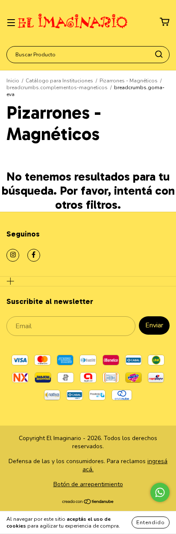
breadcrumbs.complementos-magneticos (57, 87)
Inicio (12, 80)
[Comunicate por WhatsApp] (160, 492)
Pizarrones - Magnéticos (129, 80)
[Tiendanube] (88, 503)
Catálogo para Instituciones (59, 80)
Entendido (150, 522)
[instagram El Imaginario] (12, 255)
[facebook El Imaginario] (33, 255)
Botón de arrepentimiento (88, 484)
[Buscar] (159, 54)
